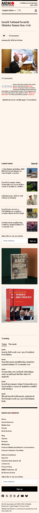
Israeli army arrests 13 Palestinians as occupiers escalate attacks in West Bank (13, 211)
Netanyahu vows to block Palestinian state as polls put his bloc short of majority (17, 374)
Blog (3, 435)
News (4, 350)
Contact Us (6, 464)
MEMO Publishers (8, 470)
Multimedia (6, 444)
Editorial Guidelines (9, 455)
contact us (31, 94)
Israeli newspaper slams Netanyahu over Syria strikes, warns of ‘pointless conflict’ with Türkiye (13, 184)
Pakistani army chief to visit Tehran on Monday (12, 197)
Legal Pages (14, 506)
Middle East (6, 425)
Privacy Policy (7, 467)
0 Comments (14, 36)
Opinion (4, 438)
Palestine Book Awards (10, 461)
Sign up (33, 241)
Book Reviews (7, 431)
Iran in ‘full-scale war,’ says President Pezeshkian (18, 353)
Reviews (5, 441)
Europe (4, 428)
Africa (4, 419)
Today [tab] (4, 344)
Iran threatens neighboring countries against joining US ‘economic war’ (12, 225)
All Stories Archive (8, 473)
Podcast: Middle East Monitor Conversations (18, 447)
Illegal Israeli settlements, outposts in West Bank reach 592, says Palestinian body (18, 398)
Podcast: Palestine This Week (12, 450)
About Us (5, 458)
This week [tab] (12, 344)
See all (34, 163)
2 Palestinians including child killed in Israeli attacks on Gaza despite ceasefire (13, 171)
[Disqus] (19, 130)
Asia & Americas (7, 422)
